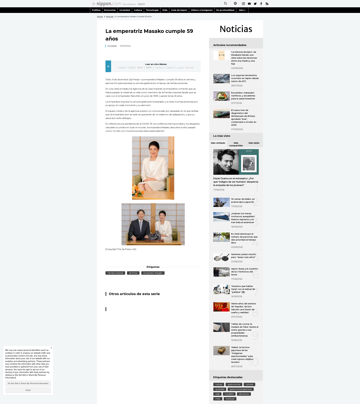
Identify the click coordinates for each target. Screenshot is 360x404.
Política (96, 10)
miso (217, 399)
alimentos (244, 394)
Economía (110, 10)
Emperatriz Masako (152, 273)
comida (249, 384)
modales (229, 394)
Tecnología (152, 10)
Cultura (138, 10)
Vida (164, 10)
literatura (230, 399)
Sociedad (124, 10)
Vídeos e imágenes (202, 10)
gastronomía (234, 384)
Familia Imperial (115, 273)
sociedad (219, 389)
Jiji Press (133, 273)
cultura (218, 384)
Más (241, 10)
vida (217, 394)
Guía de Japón (179, 10)
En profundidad (225, 10)
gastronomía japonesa (241, 389)
